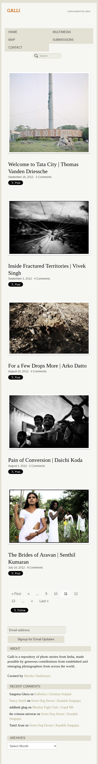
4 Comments (42, 278)
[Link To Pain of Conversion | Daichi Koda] (49, 421)
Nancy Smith (17, 700)
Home (12, 32)
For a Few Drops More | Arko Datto (47, 366)
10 (55, 594)
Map (11, 39)
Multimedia (62, 32)
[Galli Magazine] (49, 11)
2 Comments (44, 177)
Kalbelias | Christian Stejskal (52, 694)
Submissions (63, 39)
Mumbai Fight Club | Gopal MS (53, 707)
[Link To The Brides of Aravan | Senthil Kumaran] (49, 516)
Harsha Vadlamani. (37, 676)
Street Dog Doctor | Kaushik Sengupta (56, 700)
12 (76, 594)
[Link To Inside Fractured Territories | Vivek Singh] (49, 227)
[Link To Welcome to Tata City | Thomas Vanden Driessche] (49, 112)
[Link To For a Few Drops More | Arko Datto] (49, 328)
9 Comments (35, 567)
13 (13, 601)
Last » (44, 601)
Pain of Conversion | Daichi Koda (45, 460)
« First (16, 594)
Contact (15, 47)
